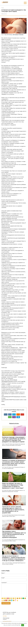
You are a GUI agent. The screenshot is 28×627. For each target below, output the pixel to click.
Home (2, 7)
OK (22, 625)
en (3, 621)
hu (10, 621)
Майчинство (4, 13)
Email (3, 577)
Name (3, 573)
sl (8, 621)
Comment (4, 582)
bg (5, 621)
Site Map (5, 616)
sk (7, 621)
